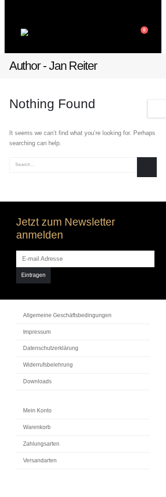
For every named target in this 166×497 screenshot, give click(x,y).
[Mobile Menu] (124, 35)
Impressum (37, 332)
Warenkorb (37, 427)
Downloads (37, 381)
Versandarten (40, 460)
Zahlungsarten (41, 444)
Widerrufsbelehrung (48, 365)
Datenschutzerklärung (50, 348)
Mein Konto (37, 410)
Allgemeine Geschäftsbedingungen (67, 315)
